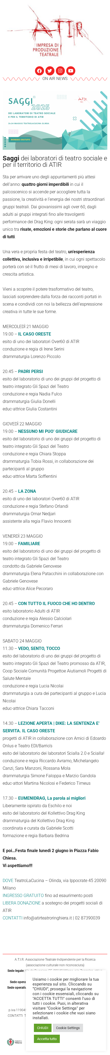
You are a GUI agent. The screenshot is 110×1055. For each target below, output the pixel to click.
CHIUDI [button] (42, 1028)
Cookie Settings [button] (68, 1028)
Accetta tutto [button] (47, 1039)
